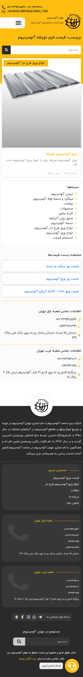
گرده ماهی (65, 213)
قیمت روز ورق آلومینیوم (62, 279)
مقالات (68, 204)
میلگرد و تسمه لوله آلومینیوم (53, 199)
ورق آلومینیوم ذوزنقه (61, 154)
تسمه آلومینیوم (62, 223)
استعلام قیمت (63, 238)
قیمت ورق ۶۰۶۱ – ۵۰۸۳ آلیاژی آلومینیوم (51, 291)
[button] (18, 22)
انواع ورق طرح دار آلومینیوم (54, 228)
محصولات (66, 208)
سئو (40, 658)
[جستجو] (6, 50)
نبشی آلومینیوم (62, 194)
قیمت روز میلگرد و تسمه (62, 266)
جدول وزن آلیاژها (61, 218)
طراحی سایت (51, 658)
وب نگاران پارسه (27, 658)
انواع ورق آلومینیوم (59, 233)
